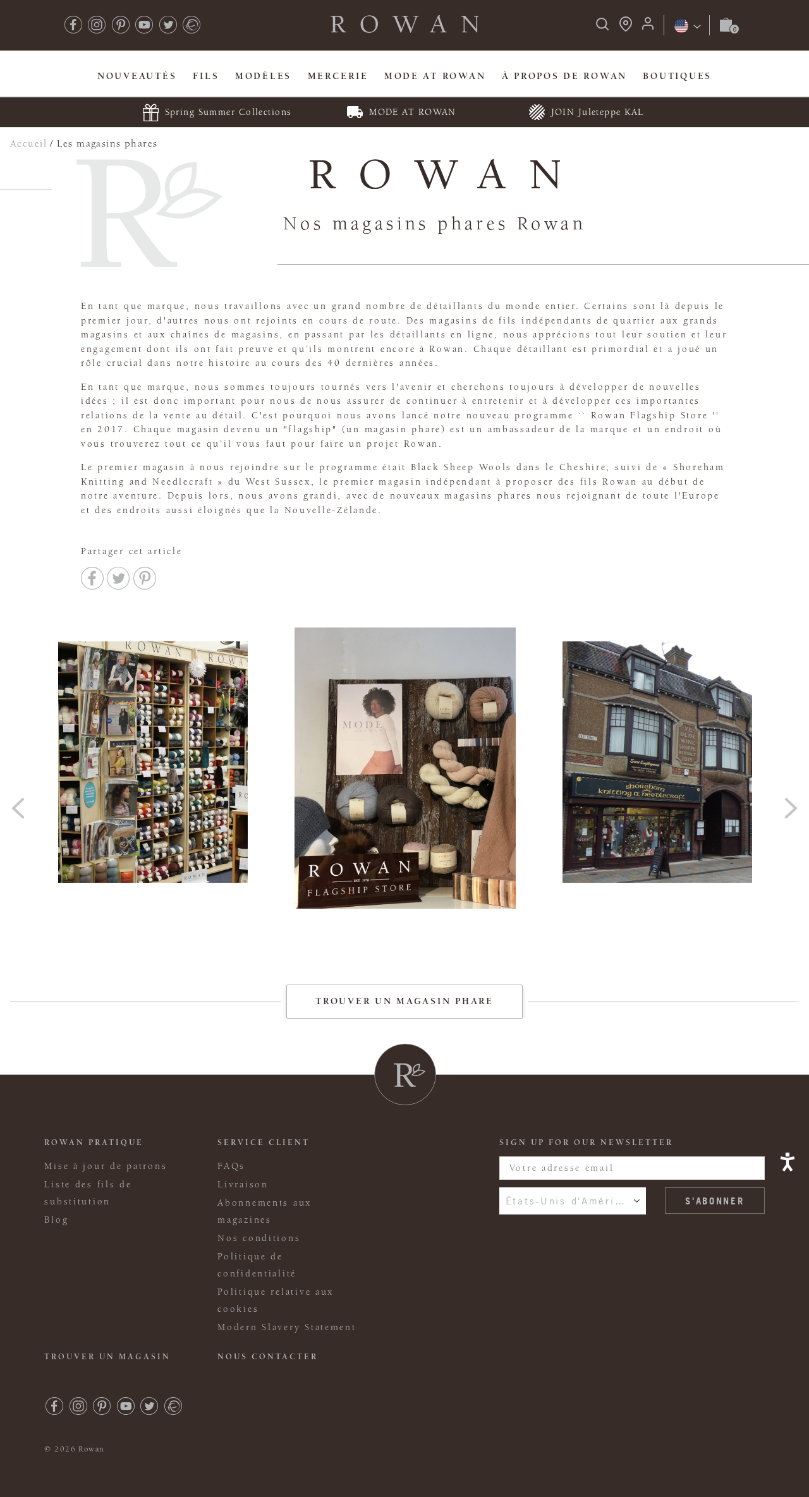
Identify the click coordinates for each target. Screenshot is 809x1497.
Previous (18, 803)
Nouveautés (136, 76)
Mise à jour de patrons (105, 1166)
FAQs (231, 1166)
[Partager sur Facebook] (92, 578)
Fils (206, 76)
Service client (263, 1142)
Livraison (243, 1184)
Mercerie (338, 76)
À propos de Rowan (564, 76)
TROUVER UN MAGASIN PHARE (404, 1001)
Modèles (263, 76)
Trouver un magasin (107, 1356)
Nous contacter (267, 1356)
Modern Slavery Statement (286, 1327)
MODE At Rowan (434, 76)
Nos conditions (258, 1238)
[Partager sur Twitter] (118, 578)
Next (790, 803)
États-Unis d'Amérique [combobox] (570, 1200)
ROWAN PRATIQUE (93, 1142)
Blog (56, 1220)
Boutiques (677, 76)
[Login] (648, 27)
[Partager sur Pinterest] (144, 578)
